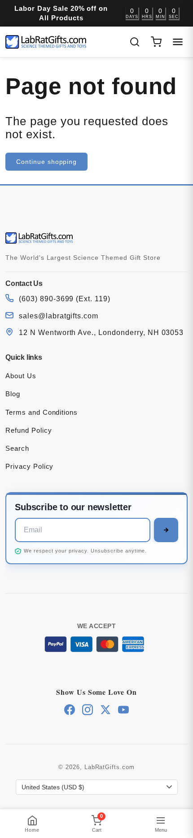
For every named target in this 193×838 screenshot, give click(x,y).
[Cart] (156, 42)
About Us (20, 376)
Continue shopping (46, 161)
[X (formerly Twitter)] (105, 709)
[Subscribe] (166, 530)
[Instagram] (87, 709)
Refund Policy (28, 430)
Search (17, 448)
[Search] (135, 42)
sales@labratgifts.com (58, 316)
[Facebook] (69, 709)
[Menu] (178, 42)
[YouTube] (123, 709)
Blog (12, 394)
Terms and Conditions (41, 412)
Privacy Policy (29, 466)
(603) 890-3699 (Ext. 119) (64, 299)
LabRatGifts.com (109, 767)
